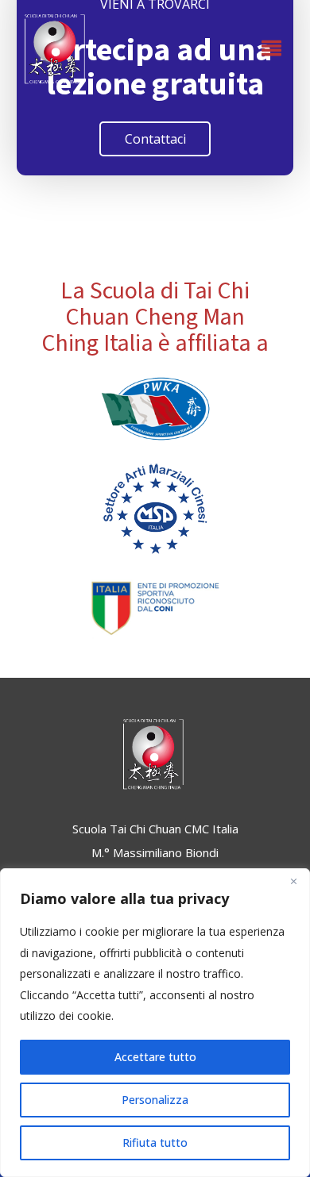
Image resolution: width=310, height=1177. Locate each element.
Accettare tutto (155, 1056)
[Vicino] (293, 881)
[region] (155, 1022)
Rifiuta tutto (155, 1142)
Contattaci (155, 139)
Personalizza (155, 1099)
